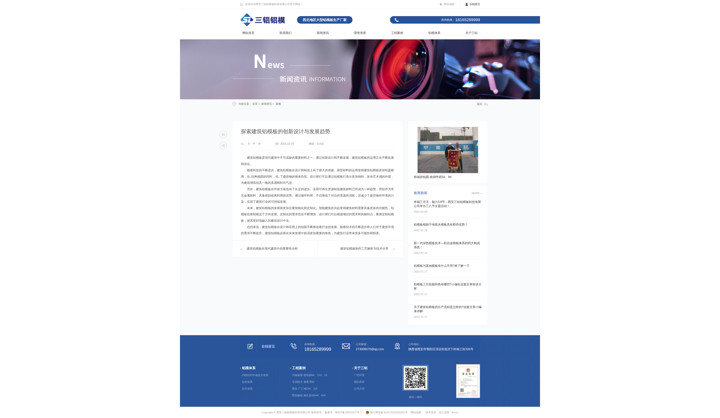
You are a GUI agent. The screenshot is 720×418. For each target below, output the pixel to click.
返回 (479, 103)
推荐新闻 (420, 193)
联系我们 (286, 32)
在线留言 (475, 4)
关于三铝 (472, 32)
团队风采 (359, 381)
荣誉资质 (360, 32)
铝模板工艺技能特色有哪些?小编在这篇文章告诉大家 (448, 286)
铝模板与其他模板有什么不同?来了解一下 (442, 265)
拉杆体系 (247, 381)
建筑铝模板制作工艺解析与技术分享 (364, 248)
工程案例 (397, 32)
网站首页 (248, 32)
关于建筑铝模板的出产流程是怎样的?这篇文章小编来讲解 (448, 309)
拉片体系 (247, 388)
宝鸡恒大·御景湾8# (303, 381)
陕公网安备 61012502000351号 (388, 412)
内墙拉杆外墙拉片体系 (255, 375)
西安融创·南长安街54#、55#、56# (312, 395)
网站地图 (449, 4)
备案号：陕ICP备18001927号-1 (343, 412)
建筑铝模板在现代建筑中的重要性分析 (272, 248)
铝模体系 (434, 32)
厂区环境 (359, 375)
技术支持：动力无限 (437, 412)
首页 (255, 103)
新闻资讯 (323, 32)
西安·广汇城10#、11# (304, 388)
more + (477, 193)
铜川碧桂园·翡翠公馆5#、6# (433, 177)
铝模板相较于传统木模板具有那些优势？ (441, 224)
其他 (278, 103)
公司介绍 (359, 388)
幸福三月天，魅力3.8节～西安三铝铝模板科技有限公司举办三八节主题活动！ (447, 204)
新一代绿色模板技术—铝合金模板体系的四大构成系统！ (447, 245)
